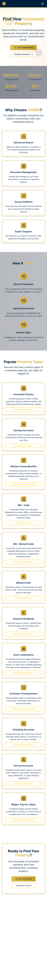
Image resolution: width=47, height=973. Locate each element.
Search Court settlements (23, 673)
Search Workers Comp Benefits (23, 484)
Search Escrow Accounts (23, 784)
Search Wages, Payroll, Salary (23, 820)
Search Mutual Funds (23, 598)
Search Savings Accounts (23, 446)
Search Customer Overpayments (23, 709)
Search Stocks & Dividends (23, 634)
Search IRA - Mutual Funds (23, 562)
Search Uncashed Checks (23, 410)
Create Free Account (23, 886)
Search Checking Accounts (23, 745)
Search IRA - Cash (23, 523)
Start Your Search (25, 879)
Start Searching (25, 47)
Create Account (22, 54)
